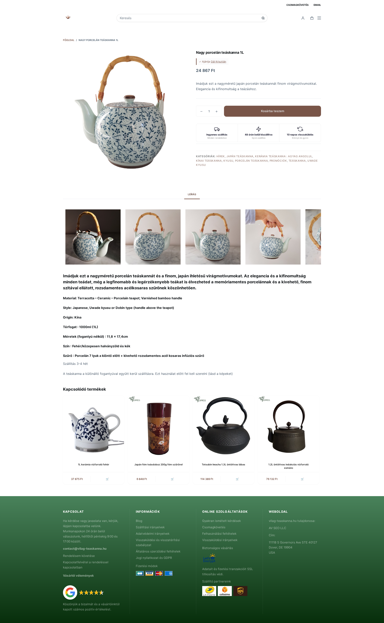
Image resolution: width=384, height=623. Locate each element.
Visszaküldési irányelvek (219, 540)
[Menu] (319, 18)
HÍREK (220, 156)
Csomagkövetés (297, 4)
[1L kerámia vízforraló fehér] (93, 425)
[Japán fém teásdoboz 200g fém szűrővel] (158, 425)
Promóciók (278, 160)
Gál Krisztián (218, 61)
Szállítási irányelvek (150, 527)
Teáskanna (297, 160)
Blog (139, 521)
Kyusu (228, 160)
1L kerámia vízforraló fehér (93, 464)
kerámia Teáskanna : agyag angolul (283, 156)
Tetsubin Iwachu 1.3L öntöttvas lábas (223, 464)
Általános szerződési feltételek (158, 551)
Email (317, 4)
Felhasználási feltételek (219, 533)
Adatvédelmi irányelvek (152, 533)
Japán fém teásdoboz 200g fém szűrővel (158, 464)
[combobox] (189, 18)
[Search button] (263, 18)
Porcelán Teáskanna (251, 160)
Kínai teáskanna (209, 160)
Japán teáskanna (239, 156)
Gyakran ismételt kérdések (221, 521)
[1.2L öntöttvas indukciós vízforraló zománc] (288, 425)
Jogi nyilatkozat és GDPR (154, 558)
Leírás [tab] (192, 194)
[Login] (302, 18)
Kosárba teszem (272, 111)
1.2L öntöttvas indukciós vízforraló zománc (288, 466)
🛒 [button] (107, 479)
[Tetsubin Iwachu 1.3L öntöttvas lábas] (223, 425)
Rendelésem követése (79, 556)
